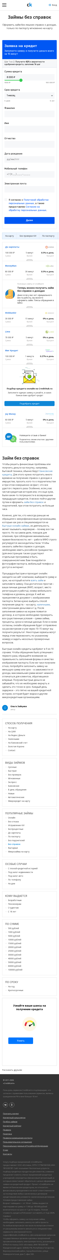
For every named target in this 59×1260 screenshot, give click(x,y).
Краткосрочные (15, 990)
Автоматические (16, 797)
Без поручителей (16, 840)
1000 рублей (14, 932)
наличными (43, 604)
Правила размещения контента (17, 1138)
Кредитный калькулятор (14, 1117)
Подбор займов (10, 1121)
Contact (11, 750)
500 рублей (13, 928)
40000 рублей (14, 958)
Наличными (13, 739)
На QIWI (12, 731)
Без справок (14, 844)
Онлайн (11, 817)
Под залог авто (15, 876)
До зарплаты (14, 832)
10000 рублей (14, 939)
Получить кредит (11, 1113)
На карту (9, 235)
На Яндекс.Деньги (16, 735)
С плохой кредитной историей (23, 868)
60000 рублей (14, 966)
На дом (11, 883)
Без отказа (13, 821)
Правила (7, 1130)
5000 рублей (14, 935)
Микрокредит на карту (19, 801)
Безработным (14, 900)
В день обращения (17, 789)
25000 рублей (14, 950)
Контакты (7, 1154)
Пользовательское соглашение (17, 1142)
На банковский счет (17, 742)
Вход (54, 5)
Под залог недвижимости (20, 872)
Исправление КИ (16, 825)
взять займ (37, 580)
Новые (11, 793)
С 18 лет (12, 911)
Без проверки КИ (28, 235)
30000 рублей (14, 954)
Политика (7, 1134)
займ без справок (34, 502)
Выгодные (13, 847)
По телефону (14, 879)
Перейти (7, 429)
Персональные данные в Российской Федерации (25, 1146)
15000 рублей (14, 943)
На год (11, 986)
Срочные (12, 767)
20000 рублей (14, 947)
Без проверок (14, 774)
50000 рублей (14, 962)
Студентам (13, 907)
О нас (5, 1150)
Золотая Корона (16, 746)
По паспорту (48, 235)
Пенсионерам (14, 904)
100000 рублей (15, 969)
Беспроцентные (15, 829)
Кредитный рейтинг (12, 1126)
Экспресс (12, 782)
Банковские (13, 785)
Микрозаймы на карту (19, 851)
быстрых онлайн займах (15, 525)
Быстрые (12, 770)
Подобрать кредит (30, 403)
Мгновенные (14, 778)
